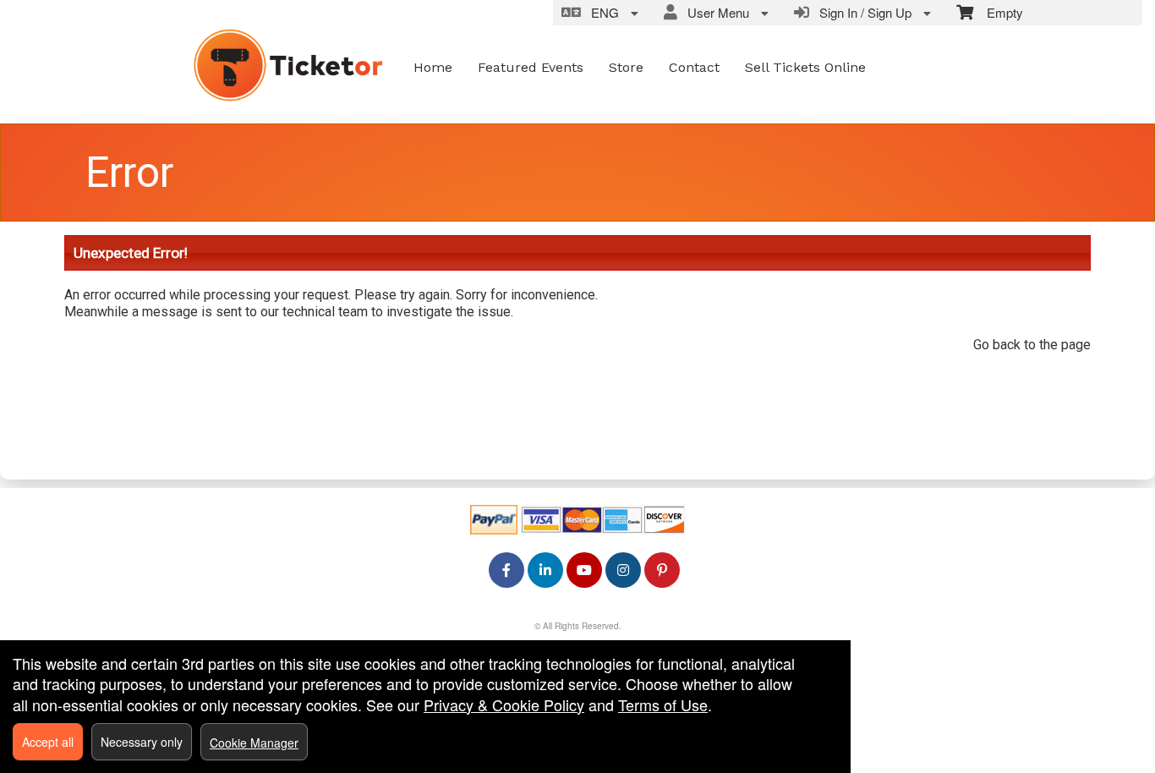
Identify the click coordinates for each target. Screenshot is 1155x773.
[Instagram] (623, 569)
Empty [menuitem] (998, 12)
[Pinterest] (662, 569)
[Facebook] (506, 569)
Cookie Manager (254, 742)
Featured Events (530, 67)
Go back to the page (1032, 345)
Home (432, 67)
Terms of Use (663, 704)
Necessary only (142, 741)
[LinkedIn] (545, 569)
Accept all (48, 741)
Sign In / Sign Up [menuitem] (862, 12)
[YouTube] (584, 569)
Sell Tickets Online (805, 67)
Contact (694, 67)
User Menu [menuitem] (715, 12)
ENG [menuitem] (601, 12)
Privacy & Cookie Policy (504, 704)
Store (626, 67)
